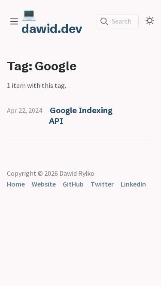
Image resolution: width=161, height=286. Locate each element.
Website (44, 184)
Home (16, 184)
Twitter (102, 184)
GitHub (73, 184)
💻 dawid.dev (51, 21)
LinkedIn (133, 184)
